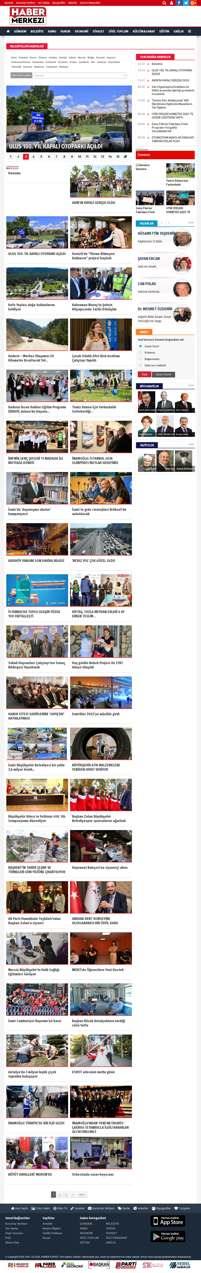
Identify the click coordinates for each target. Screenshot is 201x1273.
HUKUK (65, 31)
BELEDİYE (37, 31)
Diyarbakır (114, 62)
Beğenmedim (152, 359)
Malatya (63, 66)
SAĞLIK (179, 31)
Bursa (33, 57)
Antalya (53, 57)
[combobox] (80, 75)
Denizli (63, 57)
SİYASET (98, 31)
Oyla (144, 374)
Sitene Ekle (12, 1242)
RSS (8, 1237)
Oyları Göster (163, 374)
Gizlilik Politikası (52, 1233)
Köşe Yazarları (14, 1233)
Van (93, 62)
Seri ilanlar (11, 1228)
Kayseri (111, 57)
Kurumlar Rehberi (25, 3)
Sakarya (101, 62)
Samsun (27, 66)
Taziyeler (184, 1208)
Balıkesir (39, 66)
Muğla (91, 57)
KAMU (52, 31)
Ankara (42, 57)
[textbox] (80, 75)
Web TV (62, 1208)
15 (117, 156)
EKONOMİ (81, 31)
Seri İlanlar (44, 3)
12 (94, 156)
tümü (191, 222)
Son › (82, 1194)
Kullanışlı (150, 352)
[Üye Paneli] (171, 3)
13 (102, 156)
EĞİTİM (164, 31)
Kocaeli (100, 57)
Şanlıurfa (84, 62)
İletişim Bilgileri (52, 1228)
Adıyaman (52, 66)
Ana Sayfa (21, 1208)
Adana (72, 57)
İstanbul (23, 57)
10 (79, 156)
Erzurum (63, 62)
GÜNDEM (20, 31)
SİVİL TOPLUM (118, 31)
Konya (73, 62)
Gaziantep (38, 62)
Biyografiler (59, 3)
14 (110, 156)
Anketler (72, 3)
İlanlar (126, 1208)
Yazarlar (9, 3)
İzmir (14, 57)
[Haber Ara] (164, 3)
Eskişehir (51, 62)
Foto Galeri (42, 1208)
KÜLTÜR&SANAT (144, 31)
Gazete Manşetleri (90, 3)
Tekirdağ (16, 66)
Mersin (82, 57)
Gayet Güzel (152, 346)
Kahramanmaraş (20, 62)
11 (87, 156)
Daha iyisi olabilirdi (155, 365)
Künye (46, 1237)
